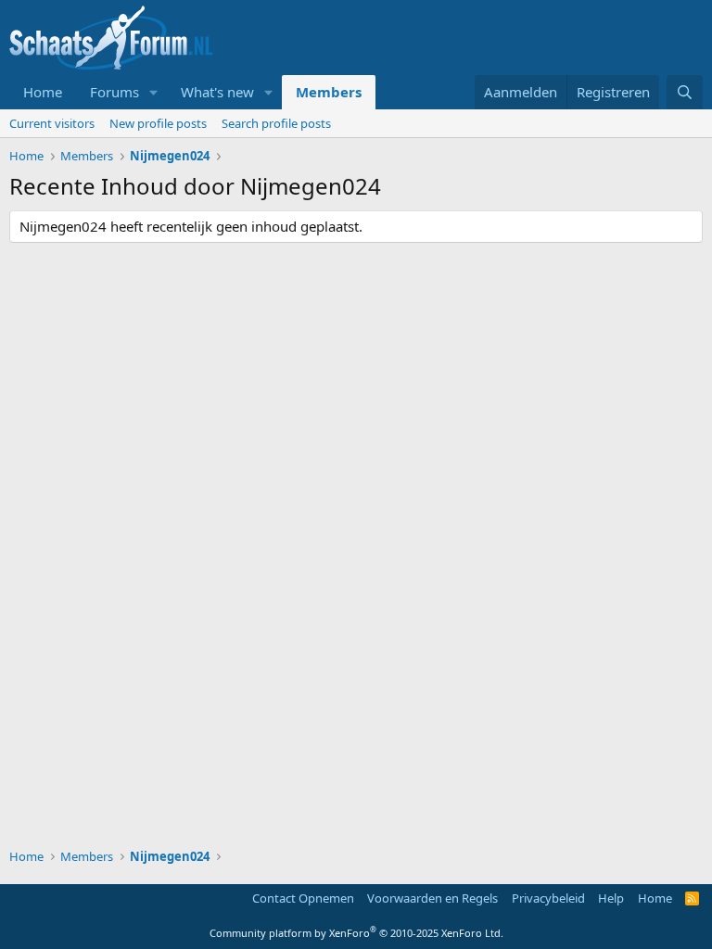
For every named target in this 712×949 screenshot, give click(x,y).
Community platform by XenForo (356, 933)
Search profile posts (276, 123)
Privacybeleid (548, 898)
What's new (217, 91)
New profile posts (158, 123)
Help (611, 898)
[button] (154, 92)
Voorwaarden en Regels (432, 898)
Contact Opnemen (303, 898)
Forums (114, 91)
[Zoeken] (685, 92)
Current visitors (52, 123)
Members (329, 91)
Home (42, 91)
